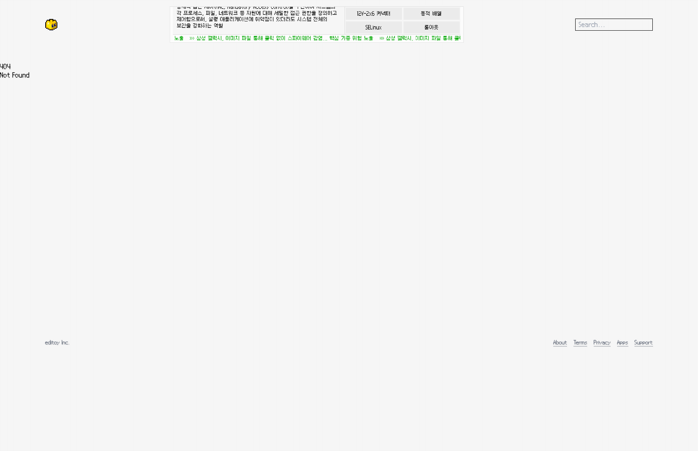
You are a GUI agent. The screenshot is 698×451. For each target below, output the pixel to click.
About (560, 342)
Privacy (602, 342)
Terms (580, 342)
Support (644, 342)
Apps (622, 342)
